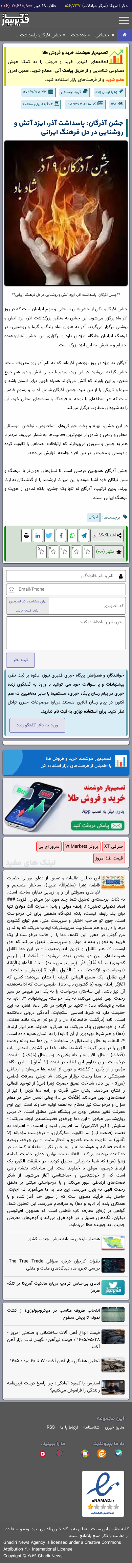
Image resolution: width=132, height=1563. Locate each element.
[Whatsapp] (72, 535)
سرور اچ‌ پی (49, 846)
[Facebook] (61, 535)
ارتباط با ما (69, 1427)
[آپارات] (59, 1453)
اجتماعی (103, 35)
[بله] (118, 1453)
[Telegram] (84, 535)
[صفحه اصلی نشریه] (124, 35)
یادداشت (79, 35)
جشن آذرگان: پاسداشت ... (39, 35)
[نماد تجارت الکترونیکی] (103, 1515)
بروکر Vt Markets (81, 846)
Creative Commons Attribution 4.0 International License (62, 1546)
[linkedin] (38, 535)
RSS (51, 1427)
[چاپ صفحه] (26, 535)
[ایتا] (101, 1453)
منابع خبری (114, 1427)
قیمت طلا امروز (109, 858)
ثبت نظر (20, 659)
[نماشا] (42, 1453)
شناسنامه (91, 1427)
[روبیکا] (84, 1453)
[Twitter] (49, 535)
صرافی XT (113, 846)
